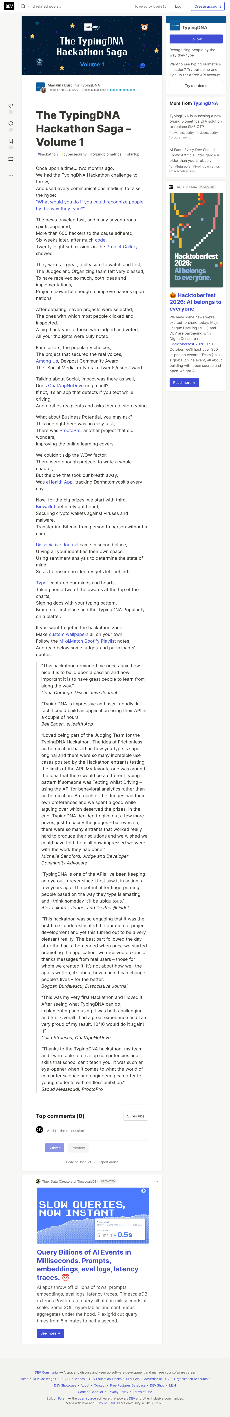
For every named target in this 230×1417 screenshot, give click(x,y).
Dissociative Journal (57, 544)
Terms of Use (142, 1392)
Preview (78, 1148)
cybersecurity (74, 154)
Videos (80, 1379)
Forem (62, 1398)
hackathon (48, 154)
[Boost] (11, 159)
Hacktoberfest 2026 (187, 344)
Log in (180, 6)
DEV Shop (157, 1385)
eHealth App (59, 482)
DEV (132, 1398)
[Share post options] (10, 175)
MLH (172, 1385)
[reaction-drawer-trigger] (11, 108)
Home (24, 1379)
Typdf (42, 582)
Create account (208, 6)
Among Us (47, 361)
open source (87, 1398)
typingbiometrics (105, 154)
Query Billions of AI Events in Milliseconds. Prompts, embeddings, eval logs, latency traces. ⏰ (88, 1264)
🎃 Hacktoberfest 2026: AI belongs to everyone (195, 302)
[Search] (23, 6)
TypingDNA (90, 85)
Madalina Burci (60, 85)
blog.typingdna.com (122, 89)
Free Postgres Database (128, 1385)
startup (132, 154)
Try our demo (196, 85)
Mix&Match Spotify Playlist (87, 641)
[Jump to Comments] (11, 126)
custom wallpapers (68, 634)
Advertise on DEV (157, 1379)
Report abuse (108, 1162)
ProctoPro (70, 430)
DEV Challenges (44, 1379)
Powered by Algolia (149, 6)
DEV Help (133, 1379)
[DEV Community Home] (9, 6)
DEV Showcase (65, 1385)
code (100, 240)
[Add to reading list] (11, 143)
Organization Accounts (191, 1379)
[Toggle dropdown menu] (156, 1181)
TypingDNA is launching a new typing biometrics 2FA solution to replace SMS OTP (195, 126)
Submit (55, 1148)
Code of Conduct (78, 1162)
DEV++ (65, 1379)
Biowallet (45, 506)
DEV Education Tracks (105, 1379)
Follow (196, 39)
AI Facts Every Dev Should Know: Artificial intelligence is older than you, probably (194, 160)
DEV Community (47, 1372)
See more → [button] (50, 1333)
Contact (100, 1385)
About (85, 1385)
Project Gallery (122, 246)
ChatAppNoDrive (66, 385)
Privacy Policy (118, 1392)
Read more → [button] (184, 382)
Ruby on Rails (105, 1403)
